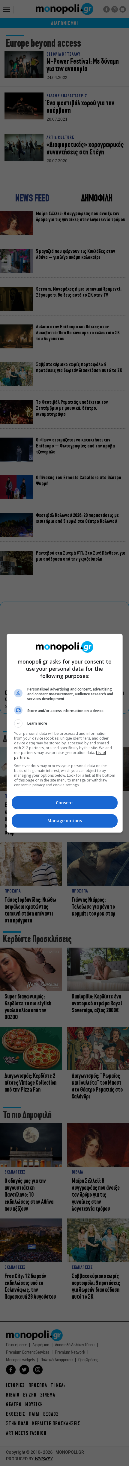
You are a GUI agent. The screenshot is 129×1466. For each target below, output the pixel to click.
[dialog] (65, 733)
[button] (64, 723)
